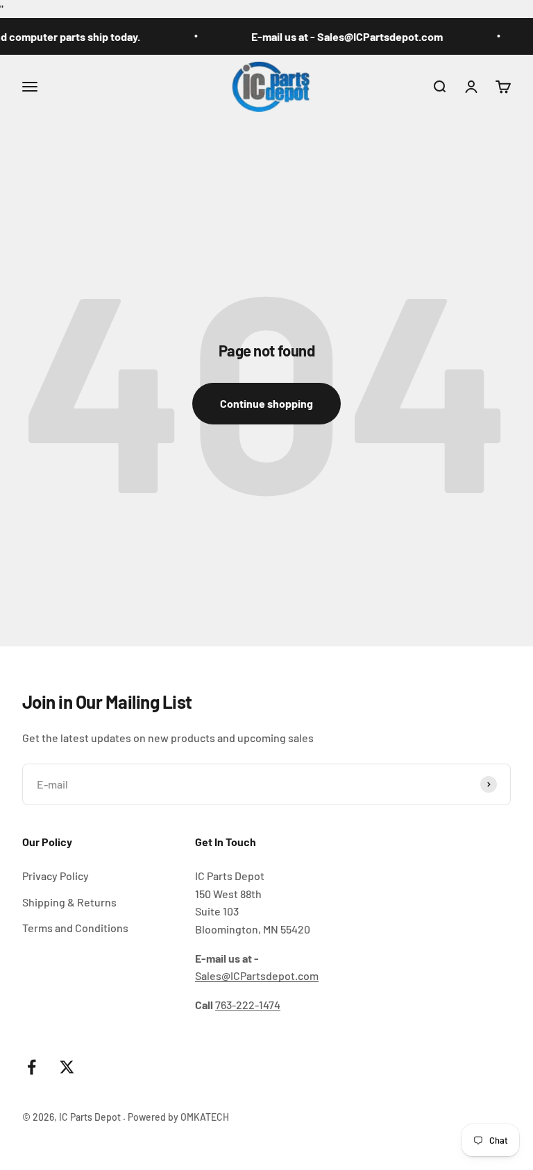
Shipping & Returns (69, 902)
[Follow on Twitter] (67, 1067)
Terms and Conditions (75, 927)
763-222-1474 (247, 1004)
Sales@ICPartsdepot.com (257, 975)
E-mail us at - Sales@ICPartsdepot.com (341, 36)
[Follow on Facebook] (31, 1067)
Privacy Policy (55, 875)
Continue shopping (266, 403)
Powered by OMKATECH (178, 1117)
